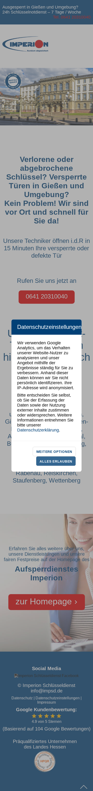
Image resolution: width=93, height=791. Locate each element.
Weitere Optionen (54, 452)
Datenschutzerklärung (38, 430)
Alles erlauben (56, 461)
